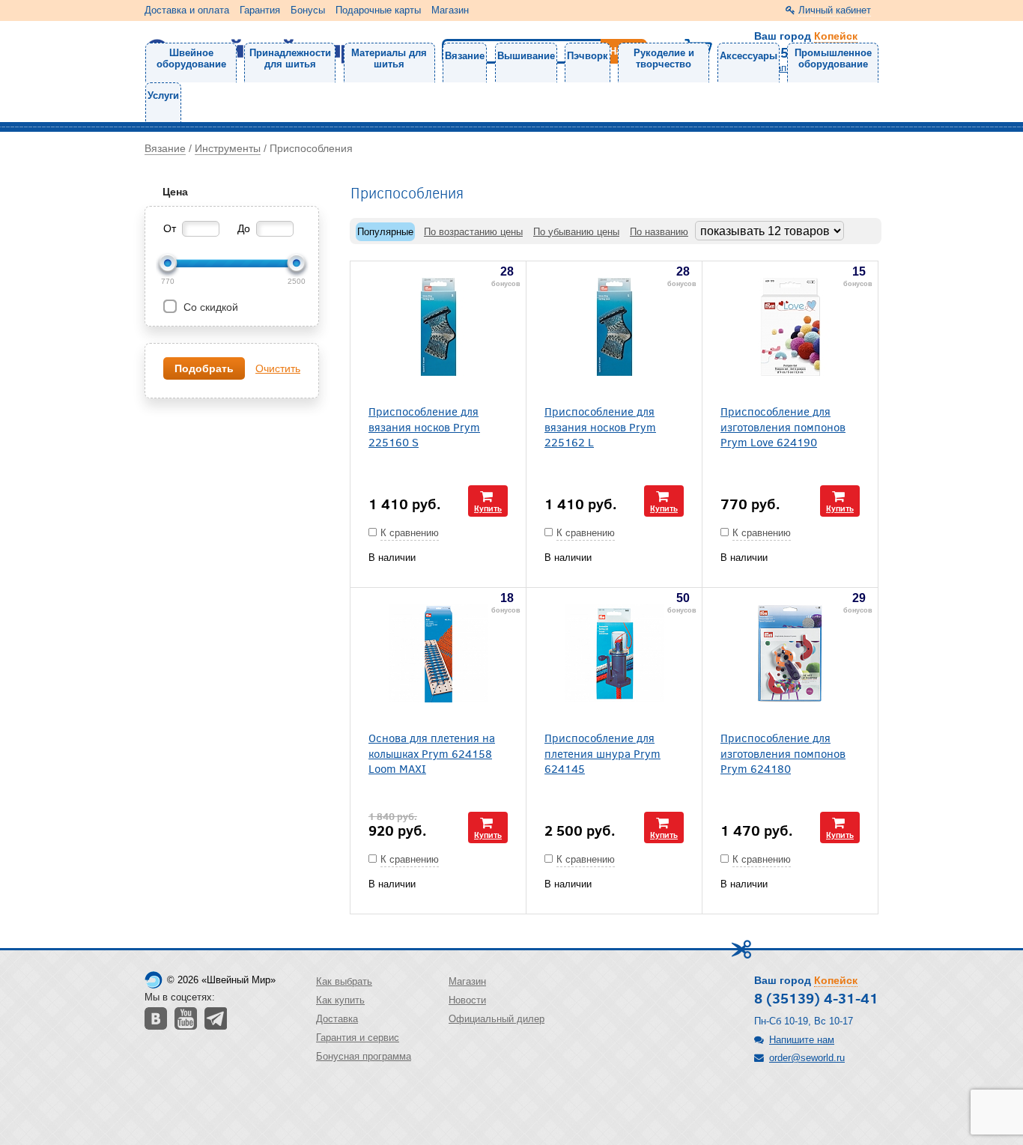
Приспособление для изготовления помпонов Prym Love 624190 (783, 426)
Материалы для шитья (389, 58)
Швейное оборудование (191, 58)
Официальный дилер (496, 1018)
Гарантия (260, 10)
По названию (659, 231)
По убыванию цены (576, 231)
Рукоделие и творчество (664, 58)
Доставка (337, 1018)
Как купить (340, 1000)
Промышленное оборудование (833, 58)
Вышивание (526, 55)
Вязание (465, 55)
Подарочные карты (378, 10)
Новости (467, 1000)
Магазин (450, 10)
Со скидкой (209, 307)
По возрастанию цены (473, 231)
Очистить (277, 368)
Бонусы (308, 10)
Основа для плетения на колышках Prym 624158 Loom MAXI (431, 752)
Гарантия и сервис (357, 1037)
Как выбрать (344, 981)
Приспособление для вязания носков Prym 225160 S (424, 426)
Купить (488, 508)
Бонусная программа (363, 1056)
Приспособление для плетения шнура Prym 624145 (602, 752)
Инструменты (228, 148)
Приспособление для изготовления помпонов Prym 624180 (783, 752)
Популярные (385, 231)
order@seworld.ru (807, 1057)
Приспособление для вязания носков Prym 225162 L (600, 426)
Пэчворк (587, 55)
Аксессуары (748, 55)
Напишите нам (801, 1039)
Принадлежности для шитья (290, 58)
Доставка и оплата (187, 10)
